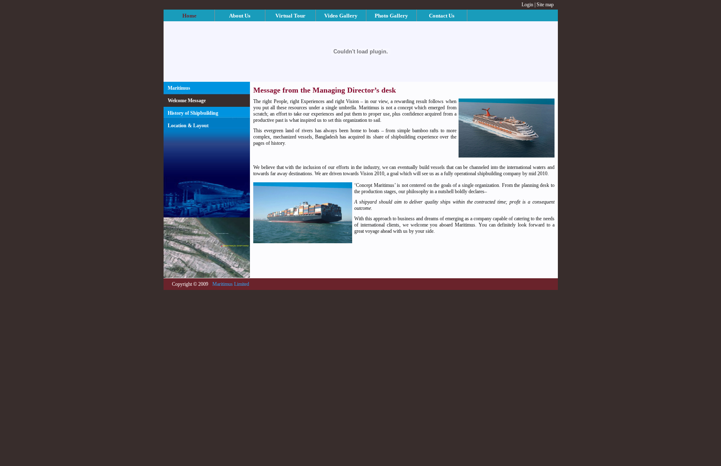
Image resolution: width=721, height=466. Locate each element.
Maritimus (179, 88)
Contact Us (441, 16)
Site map (545, 5)
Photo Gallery (391, 16)
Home (189, 16)
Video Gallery (341, 16)
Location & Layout (188, 125)
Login (527, 5)
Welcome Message (187, 100)
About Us (239, 16)
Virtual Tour (290, 16)
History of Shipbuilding (193, 113)
